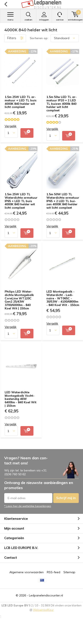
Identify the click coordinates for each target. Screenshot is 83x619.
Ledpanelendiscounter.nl (46, 595)
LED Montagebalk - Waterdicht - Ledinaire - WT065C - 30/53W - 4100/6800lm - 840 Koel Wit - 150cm (62, 298)
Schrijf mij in (66, 498)
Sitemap (69, 572)
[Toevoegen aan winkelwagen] (26, 133)
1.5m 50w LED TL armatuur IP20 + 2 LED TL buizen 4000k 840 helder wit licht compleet (61, 103)
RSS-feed (53, 572)
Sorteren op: (39, 38)
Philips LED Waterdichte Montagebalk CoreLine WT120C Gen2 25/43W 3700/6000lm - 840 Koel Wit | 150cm (19, 300)
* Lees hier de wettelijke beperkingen (27, 506)
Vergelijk (10, 126)
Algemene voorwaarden (26, 572)
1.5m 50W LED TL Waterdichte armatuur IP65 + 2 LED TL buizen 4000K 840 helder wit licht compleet (62, 201)
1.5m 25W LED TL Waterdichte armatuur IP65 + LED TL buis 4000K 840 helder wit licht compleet (21, 201)
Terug (5, 4)
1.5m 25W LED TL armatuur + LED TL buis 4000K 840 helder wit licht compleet (20, 102)
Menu (10, 19)
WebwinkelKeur (43, 610)
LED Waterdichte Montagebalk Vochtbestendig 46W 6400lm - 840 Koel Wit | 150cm (20, 399)
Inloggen (44, 19)
